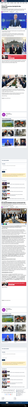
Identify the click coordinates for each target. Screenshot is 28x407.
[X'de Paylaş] (3, 29)
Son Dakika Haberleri (20, 394)
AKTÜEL (8, 190)
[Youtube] (10, 394)
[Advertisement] (14, 69)
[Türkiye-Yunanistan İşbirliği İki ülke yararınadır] (14, 20)
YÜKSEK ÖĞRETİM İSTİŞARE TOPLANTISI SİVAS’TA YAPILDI (15, 198)
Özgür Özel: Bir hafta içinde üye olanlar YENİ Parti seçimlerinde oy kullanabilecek (15, 195)
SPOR (15, 397)
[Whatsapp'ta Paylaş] (5, 29)
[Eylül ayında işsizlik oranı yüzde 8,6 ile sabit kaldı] (20, 123)
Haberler (2, 201)
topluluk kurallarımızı (8, 362)
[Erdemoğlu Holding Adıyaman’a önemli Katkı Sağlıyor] (20, 337)
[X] (6, 394)
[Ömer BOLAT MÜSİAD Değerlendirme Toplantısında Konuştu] (8, 337)
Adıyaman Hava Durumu (20, 390)
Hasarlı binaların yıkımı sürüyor (18, 136)
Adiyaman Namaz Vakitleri (21, 391)
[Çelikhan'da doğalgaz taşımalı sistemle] (8, 123)
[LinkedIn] (9, 394)
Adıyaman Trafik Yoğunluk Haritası (21, 392)
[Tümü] (25, 180)
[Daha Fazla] (6, 29)
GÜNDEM (9, 193)
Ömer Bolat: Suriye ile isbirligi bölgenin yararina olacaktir (15, 372)
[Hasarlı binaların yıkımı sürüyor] (20, 132)
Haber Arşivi (19, 395)
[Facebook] (5, 394)
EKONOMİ (6, 201)
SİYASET (15, 398)
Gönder (3, 171)
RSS (7, 402)
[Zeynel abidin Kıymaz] (3, 114)
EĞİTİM (15, 399)
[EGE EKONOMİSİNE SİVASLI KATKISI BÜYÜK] (14, 215)
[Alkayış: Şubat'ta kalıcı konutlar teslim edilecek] (8, 132)
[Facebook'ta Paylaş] (2, 29)
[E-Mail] (6, 115)
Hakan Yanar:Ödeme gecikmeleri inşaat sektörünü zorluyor (16, 187)
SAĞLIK (3, 399)
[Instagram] (8, 394)
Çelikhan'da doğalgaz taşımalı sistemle (7, 127)
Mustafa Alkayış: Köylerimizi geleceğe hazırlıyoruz (15, 191)
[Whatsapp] (11, 394)
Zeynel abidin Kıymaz (9, 309)
